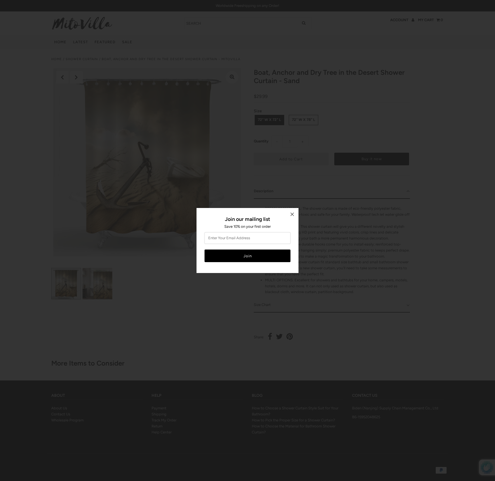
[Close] (292, 214)
